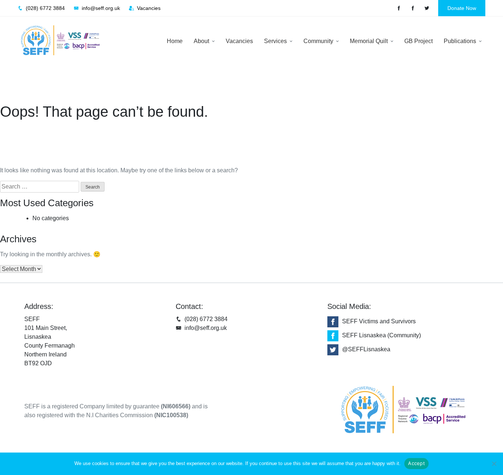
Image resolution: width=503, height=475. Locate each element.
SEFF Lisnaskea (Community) (381, 335)
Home (175, 41)
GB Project (418, 41)
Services (276, 41)
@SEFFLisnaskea (366, 349)
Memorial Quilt (369, 41)
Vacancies (239, 41)
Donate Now (461, 8)
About (202, 41)
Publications (461, 41)
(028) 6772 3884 (206, 319)
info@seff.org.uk (205, 328)
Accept (416, 463)
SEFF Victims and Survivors (379, 321)
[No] (493, 463)
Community (319, 41)
